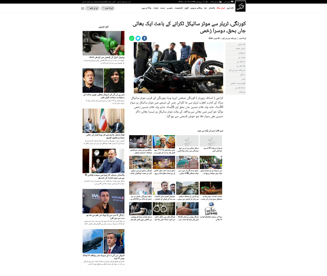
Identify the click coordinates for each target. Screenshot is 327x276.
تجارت (155, 8)
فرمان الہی (226, 1)
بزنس (243, 79)
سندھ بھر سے (240, 87)
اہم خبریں (241, 44)
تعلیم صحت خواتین (238, 83)
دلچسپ (170, 8)
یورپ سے (241, 57)
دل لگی (242, 74)
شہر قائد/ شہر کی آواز (229, 38)
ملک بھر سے (241, 66)
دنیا (205, 8)
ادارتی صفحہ (240, 48)
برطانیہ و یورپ (196, 8)
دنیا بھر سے (241, 61)
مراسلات (242, 92)
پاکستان (212, 8)
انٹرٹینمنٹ (178, 8)
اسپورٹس (241, 53)
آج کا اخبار (108, 8)
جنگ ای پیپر (146, 8)
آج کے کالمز (93, 8)
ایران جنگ (221, 8)
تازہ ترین (230, 8)
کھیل (186, 8)
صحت (162, 8)
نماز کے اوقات (214, 1)
